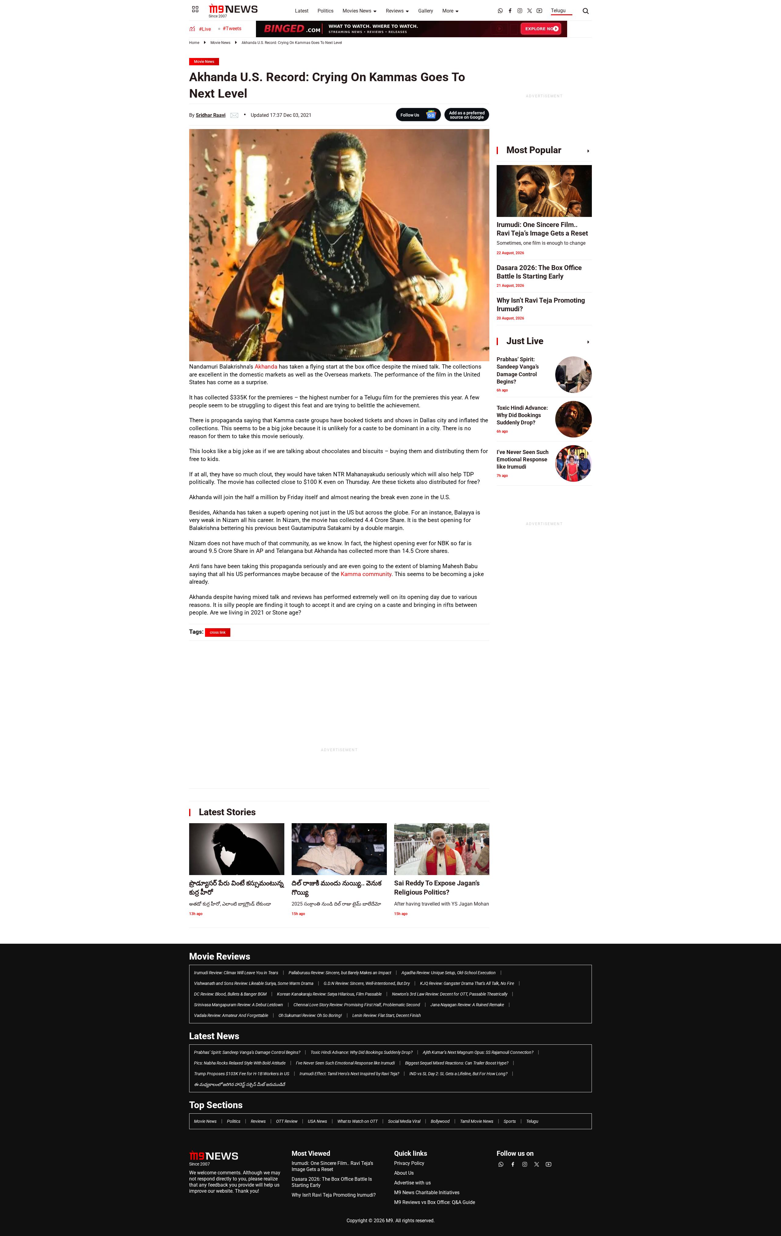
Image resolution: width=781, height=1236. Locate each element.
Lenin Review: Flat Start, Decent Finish (386, 1015)
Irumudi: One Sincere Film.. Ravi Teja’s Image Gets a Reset (332, 1166)
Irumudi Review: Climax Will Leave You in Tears (236, 972)
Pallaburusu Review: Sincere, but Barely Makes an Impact (340, 972)
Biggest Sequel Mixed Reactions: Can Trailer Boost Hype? (456, 1063)
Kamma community (366, 574)
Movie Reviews (219, 956)
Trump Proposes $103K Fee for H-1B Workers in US (241, 1073)
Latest (301, 11)
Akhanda (267, 366)
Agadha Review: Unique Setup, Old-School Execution (448, 972)
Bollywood (440, 1121)
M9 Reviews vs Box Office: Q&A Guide (434, 1202)
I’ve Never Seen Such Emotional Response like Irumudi (345, 1063)
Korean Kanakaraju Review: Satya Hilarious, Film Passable (329, 994)
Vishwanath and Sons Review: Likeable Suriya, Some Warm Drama (253, 983)
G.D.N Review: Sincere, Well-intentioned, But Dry (367, 983)
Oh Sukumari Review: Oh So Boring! (310, 1015)
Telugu (558, 10)
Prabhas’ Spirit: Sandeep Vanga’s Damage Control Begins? (247, 1052)
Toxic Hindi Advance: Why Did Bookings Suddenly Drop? (361, 1052)
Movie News (220, 43)
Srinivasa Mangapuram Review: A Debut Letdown (238, 1004)
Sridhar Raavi (210, 115)
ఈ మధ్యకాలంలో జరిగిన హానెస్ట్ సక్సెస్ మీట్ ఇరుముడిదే (239, 1084)
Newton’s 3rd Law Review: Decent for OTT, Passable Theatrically (449, 994)
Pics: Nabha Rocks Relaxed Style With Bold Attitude (240, 1063)
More (447, 11)
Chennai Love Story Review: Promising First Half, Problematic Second (356, 1004)
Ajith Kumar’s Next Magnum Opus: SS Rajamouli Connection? (478, 1052)
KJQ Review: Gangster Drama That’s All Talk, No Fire (467, 983)
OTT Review (286, 1121)
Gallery (425, 11)
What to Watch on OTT (357, 1121)
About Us (404, 1173)
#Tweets (232, 28)
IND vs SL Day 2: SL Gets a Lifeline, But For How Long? (458, 1073)
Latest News (214, 1036)
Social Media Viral (404, 1121)
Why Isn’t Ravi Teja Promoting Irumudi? (334, 1195)
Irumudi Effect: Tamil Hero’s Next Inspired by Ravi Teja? (349, 1073)
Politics (325, 11)
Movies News (357, 11)
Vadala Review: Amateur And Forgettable (231, 1015)
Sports (510, 1121)
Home (194, 43)
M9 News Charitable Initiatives (426, 1192)
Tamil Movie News (476, 1121)
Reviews (395, 11)
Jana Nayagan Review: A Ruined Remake (467, 1004)
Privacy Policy (409, 1163)
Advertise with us (412, 1183)
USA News (317, 1121)
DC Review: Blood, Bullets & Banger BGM (230, 994)
